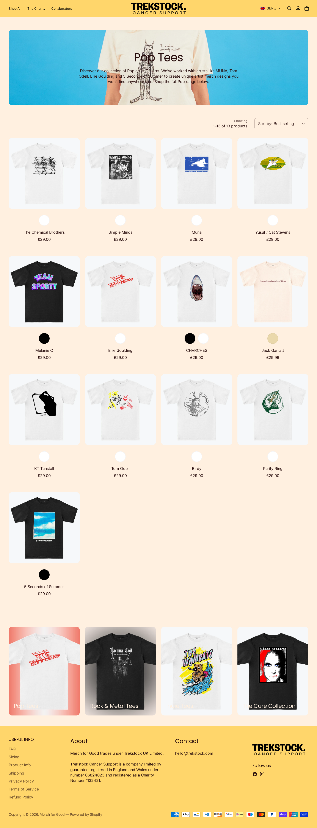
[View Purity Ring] (273, 409)
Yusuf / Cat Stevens (272, 232)
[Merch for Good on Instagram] (262, 774)
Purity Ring (272, 468)
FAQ (12, 749)
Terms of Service (24, 789)
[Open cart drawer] (306, 8)
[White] (44, 220)
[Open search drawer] (289, 8)
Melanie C (44, 350)
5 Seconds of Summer (44, 586)
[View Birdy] (196, 409)
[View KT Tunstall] (44, 409)
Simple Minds (120, 232)
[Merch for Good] (158, 8)
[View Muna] (196, 173)
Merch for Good (52, 814)
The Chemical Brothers (44, 232)
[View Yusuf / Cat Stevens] (273, 173)
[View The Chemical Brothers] (44, 173)
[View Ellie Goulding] (120, 291)
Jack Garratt (273, 350)
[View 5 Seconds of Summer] (44, 527)
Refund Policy (21, 797)
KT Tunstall (44, 468)
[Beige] (273, 338)
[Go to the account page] (298, 8)
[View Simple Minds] (120, 173)
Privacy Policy (21, 781)
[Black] (44, 338)
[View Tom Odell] (120, 409)
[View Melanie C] (44, 291)
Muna (197, 232)
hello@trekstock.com (194, 753)
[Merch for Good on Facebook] (254, 774)
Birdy (196, 468)
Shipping (16, 773)
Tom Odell (120, 468)
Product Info (20, 765)
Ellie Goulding (120, 350)
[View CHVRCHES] (196, 291)
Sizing (14, 757)
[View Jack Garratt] (273, 291)
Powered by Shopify (86, 814)
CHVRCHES (196, 350)
